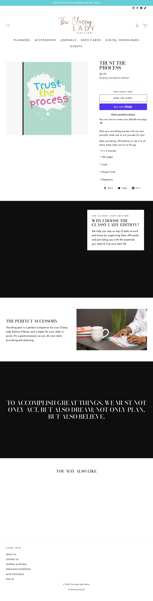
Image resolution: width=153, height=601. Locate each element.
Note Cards (91, 40)
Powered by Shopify (76, 589)
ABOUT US (11, 554)
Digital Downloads (122, 40)
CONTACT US (12, 559)
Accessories (45, 40)
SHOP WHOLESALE (15, 574)
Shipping (103, 77)
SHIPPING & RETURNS (16, 564)
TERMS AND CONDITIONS (18, 569)
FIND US (10, 579)
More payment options (123, 114)
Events (76, 46)
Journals (68, 40)
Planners (22, 40)
